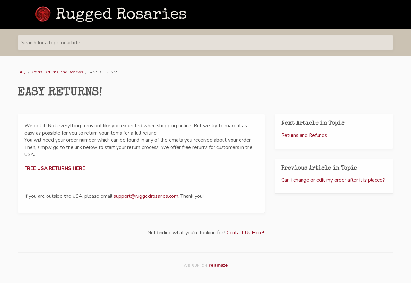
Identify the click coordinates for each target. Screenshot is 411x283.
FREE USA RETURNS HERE (54, 168)
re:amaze (218, 265)
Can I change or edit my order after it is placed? (333, 180)
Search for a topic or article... (52, 42)
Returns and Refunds (304, 135)
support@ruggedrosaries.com (146, 196)
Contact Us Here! (245, 232)
